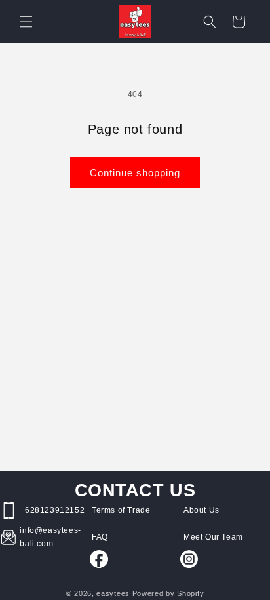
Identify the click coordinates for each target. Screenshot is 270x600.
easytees (113, 593)
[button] (26, 21)
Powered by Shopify (168, 593)
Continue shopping (135, 172)
